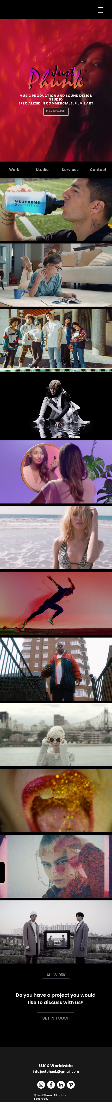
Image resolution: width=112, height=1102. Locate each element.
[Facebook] (51, 1085)
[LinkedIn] (61, 1085)
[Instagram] (41, 1085)
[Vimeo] (71, 1085)
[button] (100, 10)
